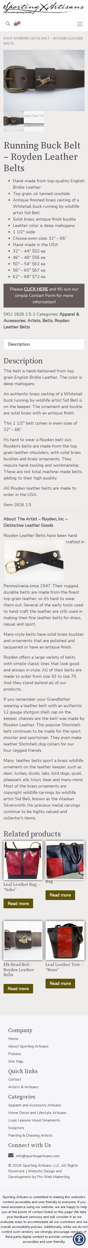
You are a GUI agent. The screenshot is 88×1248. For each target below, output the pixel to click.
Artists (34, 320)
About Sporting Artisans (28, 1046)
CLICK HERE (36, 289)
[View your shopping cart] (16, 24)
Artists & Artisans (23, 1087)
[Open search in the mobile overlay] (40, 31)
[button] (79, 1239)
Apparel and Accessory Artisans (34, 1105)
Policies (14, 1054)
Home (13, 1038)
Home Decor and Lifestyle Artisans (37, 1112)
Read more (18, 903)
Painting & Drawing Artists (30, 1135)
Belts (47, 320)
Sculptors (16, 1128)
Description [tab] (19, 344)
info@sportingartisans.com (37, 1156)
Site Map (15, 1061)
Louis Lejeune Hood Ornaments (34, 1120)
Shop (8, 38)
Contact (14, 1079)
